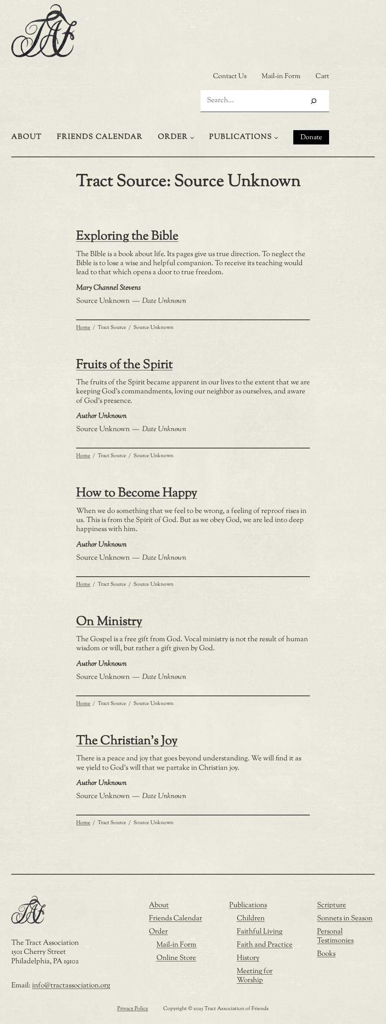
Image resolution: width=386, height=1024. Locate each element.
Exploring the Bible (127, 237)
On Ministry (109, 622)
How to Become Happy (136, 493)
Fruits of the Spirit (124, 365)
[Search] (313, 101)
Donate (311, 138)
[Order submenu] (192, 137)
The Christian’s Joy (127, 741)
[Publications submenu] (276, 137)
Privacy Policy (132, 1009)
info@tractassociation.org (71, 986)
